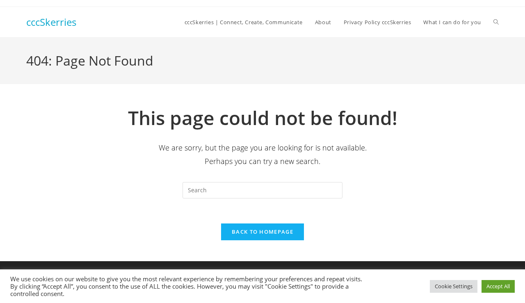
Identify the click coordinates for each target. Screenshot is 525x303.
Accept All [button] (498, 286)
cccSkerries (51, 22)
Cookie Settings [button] (453, 286)
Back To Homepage (262, 231)
